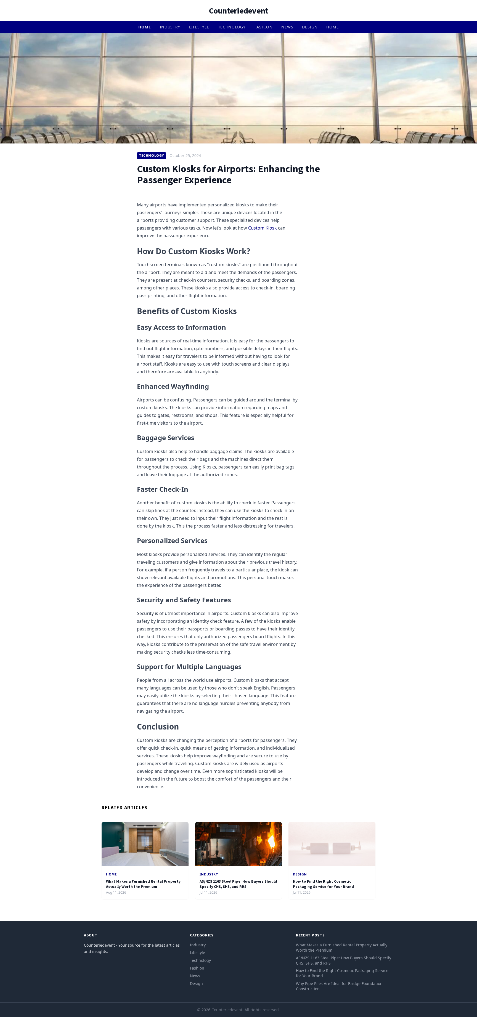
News (287, 27)
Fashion (264, 27)
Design (309, 27)
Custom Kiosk (262, 228)
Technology (232, 27)
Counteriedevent (238, 10)
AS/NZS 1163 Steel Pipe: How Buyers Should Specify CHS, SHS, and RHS (238, 884)
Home (144, 27)
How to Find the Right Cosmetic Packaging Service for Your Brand (323, 884)
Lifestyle (199, 27)
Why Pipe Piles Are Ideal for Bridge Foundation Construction (339, 986)
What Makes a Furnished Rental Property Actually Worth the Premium (143, 884)
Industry (170, 27)
